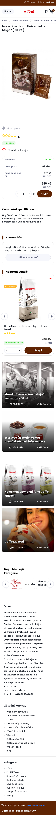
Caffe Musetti (14, 541)
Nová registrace (47, 2)
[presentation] (4, 316)
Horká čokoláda (20, 20)
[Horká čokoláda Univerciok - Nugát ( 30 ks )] (28, 75)
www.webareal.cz (36, 805)
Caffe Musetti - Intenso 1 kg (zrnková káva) (25, 328)
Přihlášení (31, 2)
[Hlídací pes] (28, 128)
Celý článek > (44, 404)
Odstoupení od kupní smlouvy (18, 810)
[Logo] (29, 11)
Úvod (4, 20)
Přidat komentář (28, 257)
